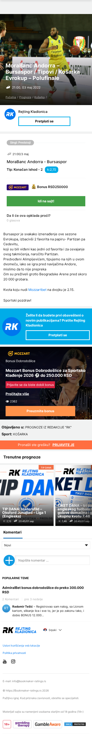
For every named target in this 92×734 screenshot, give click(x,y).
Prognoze (25, 97)
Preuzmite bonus (40, 411)
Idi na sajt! (46, 201)
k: (48, 169)
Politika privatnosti (14, 653)
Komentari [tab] (12, 532)
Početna (11, 97)
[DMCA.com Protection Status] (75, 724)
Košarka (39, 97)
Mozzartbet (37, 290)
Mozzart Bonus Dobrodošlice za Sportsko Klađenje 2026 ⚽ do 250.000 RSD (46, 373)
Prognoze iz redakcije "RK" (48, 427)
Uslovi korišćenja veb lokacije (21, 645)
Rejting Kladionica (33, 111)
